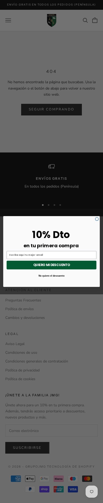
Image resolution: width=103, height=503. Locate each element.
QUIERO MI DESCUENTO (51, 265)
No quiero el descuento (52, 275)
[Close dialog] (97, 219)
